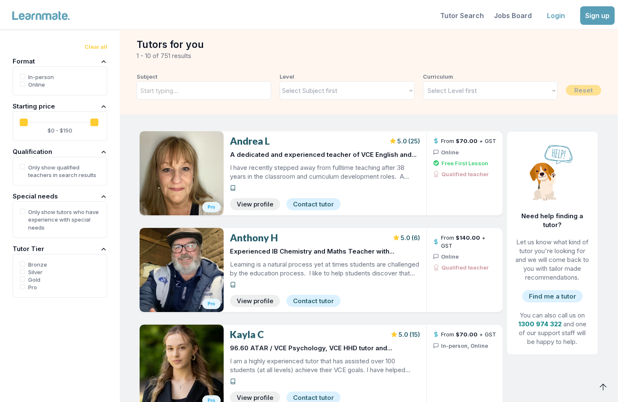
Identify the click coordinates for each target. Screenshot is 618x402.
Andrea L (250, 141)
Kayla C (247, 334)
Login (556, 15)
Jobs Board (513, 15)
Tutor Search (462, 15)
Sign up (597, 15)
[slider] (24, 122)
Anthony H (254, 238)
